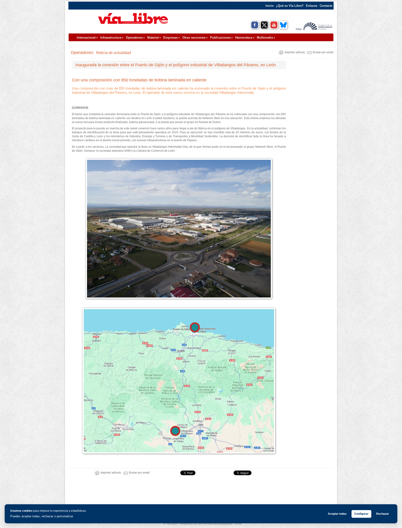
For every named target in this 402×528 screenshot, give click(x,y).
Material (153, 37)
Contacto (326, 5)
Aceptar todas (337, 513)
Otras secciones (193, 37)
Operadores (134, 37)
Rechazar (382, 513)
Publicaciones (220, 37)
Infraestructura (110, 37)
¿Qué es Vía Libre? (290, 5)
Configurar (361, 513)
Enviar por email (323, 52)
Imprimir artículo (295, 52)
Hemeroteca (243, 37)
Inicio (269, 5)
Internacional (86, 37)
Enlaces (311, 5)
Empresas (170, 37)
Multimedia (265, 37)
